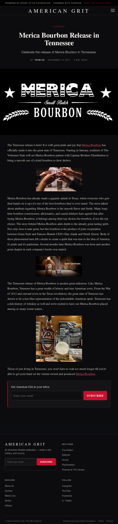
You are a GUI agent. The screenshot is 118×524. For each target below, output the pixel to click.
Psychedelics (68, 464)
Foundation (67, 449)
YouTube (66, 490)
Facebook (67, 495)
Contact (8, 490)
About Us (9, 485)
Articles (8, 505)
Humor (65, 459)
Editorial (66, 454)
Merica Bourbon (91, 145)
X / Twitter (67, 500)
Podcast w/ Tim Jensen (73, 469)
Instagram (67, 485)
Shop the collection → (98, 3)
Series (8, 500)
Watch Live (10, 495)
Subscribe (95, 395)
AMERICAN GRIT (59, 10)
